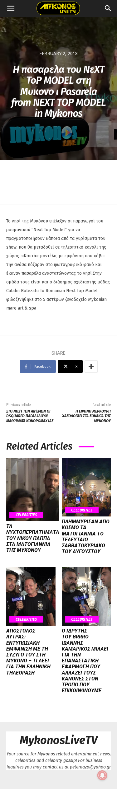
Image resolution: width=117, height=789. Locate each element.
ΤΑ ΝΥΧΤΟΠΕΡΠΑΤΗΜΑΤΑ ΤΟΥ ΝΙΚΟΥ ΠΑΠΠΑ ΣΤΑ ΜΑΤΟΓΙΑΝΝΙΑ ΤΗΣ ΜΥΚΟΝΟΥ (32, 538)
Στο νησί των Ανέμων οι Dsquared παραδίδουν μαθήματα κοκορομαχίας (29, 416)
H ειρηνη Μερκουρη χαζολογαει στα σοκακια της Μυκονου (86, 416)
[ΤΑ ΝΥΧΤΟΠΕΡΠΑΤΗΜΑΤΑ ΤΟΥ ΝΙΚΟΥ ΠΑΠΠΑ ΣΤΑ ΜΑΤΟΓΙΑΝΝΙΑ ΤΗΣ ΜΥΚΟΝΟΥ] (32, 489)
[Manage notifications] (102, 775)
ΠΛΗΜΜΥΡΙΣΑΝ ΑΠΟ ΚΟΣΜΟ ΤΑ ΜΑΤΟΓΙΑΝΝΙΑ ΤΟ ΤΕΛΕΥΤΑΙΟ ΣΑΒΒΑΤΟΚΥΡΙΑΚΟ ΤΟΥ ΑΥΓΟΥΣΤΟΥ (86, 536)
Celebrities (26, 514)
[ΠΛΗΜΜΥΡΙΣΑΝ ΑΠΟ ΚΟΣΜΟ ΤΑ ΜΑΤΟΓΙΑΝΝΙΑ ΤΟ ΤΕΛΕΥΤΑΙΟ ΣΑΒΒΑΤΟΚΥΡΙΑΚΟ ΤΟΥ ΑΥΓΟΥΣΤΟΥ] (86, 487)
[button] (11, 8)
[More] (91, 366)
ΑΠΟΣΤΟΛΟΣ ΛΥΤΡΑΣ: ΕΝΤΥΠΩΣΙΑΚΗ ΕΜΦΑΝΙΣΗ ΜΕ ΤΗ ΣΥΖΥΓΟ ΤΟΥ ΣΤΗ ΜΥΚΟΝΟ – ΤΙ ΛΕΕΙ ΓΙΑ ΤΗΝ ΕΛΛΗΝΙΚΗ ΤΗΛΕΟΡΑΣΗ (28, 651)
